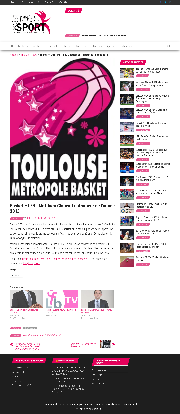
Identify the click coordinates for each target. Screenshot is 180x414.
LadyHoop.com (31, 263)
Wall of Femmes (66, 2)
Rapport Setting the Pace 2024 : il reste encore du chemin (152, 245)
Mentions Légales (19, 372)
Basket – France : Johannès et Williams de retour (104, 35)
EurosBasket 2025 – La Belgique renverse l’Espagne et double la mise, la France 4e (151, 152)
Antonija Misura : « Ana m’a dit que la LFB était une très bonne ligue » (27, 346)
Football (37, 46)
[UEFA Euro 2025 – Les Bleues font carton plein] (127, 140)
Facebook (160, 2)
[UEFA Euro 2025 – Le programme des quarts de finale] (127, 113)
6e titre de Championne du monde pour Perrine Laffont (152, 232)
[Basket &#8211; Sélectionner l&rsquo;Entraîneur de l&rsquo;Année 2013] (26, 299)
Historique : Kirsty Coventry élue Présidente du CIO (151, 205)
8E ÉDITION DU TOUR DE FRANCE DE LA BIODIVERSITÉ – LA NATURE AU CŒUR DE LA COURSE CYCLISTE (69, 371)
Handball (53, 46)
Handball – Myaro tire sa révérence (82, 345)
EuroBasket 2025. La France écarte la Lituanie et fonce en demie (153, 165)
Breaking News (29, 54)
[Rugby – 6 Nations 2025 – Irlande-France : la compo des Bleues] (127, 221)
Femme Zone (50, 2)
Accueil (14, 54)
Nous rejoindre (17, 376)
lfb (59, 335)
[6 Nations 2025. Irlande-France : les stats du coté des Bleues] (127, 194)
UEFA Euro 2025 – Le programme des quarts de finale (151, 111)
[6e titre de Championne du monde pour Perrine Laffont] (127, 234)
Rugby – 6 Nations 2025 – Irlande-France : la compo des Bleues (152, 219)
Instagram (170, 2)
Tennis (67, 46)
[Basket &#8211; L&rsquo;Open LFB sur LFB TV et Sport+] (62, 299)
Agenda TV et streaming (119, 46)
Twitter (165, 2)
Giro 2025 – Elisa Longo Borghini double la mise (151, 124)
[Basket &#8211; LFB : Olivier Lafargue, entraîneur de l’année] (97, 299)
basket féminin (30, 335)
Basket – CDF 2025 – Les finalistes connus (153, 259)
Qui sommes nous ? (20, 368)
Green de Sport (35, 2)
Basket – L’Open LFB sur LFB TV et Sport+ (61, 310)
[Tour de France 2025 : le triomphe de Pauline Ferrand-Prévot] (127, 72)
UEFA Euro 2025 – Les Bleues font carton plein (152, 138)
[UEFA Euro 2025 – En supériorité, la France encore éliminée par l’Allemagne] (127, 99)
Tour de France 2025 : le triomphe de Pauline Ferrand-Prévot (152, 70)
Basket (22, 46)
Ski (77, 46)
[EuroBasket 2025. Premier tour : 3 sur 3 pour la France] (127, 181)
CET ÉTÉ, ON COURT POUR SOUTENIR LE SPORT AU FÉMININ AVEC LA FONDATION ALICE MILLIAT (68, 389)
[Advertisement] (119, 22)
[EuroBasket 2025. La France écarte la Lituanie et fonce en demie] (127, 167)
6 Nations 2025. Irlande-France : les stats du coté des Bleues (151, 192)
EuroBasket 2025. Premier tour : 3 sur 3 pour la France (152, 178)
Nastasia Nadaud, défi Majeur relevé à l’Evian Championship (152, 84)
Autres (97, 46)
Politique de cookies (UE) (21, 385)
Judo (86, 46)
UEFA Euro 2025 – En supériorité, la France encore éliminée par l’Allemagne (152, 98)
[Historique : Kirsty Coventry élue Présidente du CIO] (127, 207)
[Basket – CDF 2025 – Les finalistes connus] (127, 261)
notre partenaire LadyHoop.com (41, 218)
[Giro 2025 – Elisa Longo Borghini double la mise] (127, 126)
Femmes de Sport (18, 2)
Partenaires (16, 381)
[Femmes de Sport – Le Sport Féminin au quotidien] (12, 46)
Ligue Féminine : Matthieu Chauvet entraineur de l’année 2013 (56, 259)
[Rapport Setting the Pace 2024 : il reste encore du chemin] (127, 247)
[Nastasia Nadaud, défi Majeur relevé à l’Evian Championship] (127, 86)
